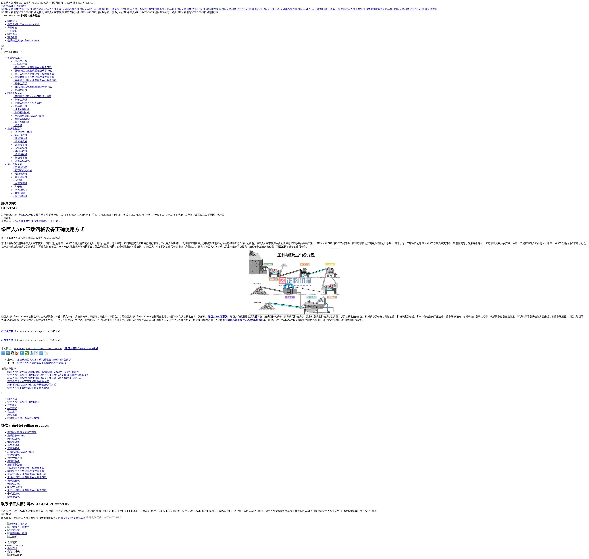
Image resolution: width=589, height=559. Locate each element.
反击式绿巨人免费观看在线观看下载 (27, 490)
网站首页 (12, 21)
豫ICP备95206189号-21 (73, 518)
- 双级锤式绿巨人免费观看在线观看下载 (35, 80)
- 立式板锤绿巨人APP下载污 (28, 115)
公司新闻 (12, 31)
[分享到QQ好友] (13, 353)
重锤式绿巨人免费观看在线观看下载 (27, 477)
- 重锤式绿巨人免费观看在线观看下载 (33, 77)
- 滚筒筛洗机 (20, 148)
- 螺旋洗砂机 (20, 138)
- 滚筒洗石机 (20, 144)
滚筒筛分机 (13, 496)
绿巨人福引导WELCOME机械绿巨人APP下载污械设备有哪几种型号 (44, 378)
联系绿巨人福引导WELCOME (23, 40)
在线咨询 (12, 548)
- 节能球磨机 (20, 173)
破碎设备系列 (14, 57)
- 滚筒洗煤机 (20, 141)
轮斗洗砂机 (13, 439)
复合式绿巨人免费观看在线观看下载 (27, 474)
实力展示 (12, 34)
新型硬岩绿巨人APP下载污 (22, 432)
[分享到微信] (27, 353)
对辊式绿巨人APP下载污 (20, 451)
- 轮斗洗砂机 (20, 135)
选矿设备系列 (14, 164)
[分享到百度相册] (36, 353)
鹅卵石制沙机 (14, 464)
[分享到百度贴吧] (32, 353)
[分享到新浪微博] (17, 353)
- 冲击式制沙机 (21, 109)
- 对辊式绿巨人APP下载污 (27, 103)
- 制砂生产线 (20, 99)
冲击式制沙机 (14, 458)
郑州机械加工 (8, 6)
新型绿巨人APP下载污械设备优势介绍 (28, 381)
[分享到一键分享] (41, 353)
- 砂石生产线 (20, 61)
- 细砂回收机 (20, 151)
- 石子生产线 (20, 83)
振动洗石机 (13, 480)
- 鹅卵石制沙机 (21, 112)
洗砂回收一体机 (16, 435)
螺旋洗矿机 (13, 484)
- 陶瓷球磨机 (20, 177)
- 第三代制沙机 (21, 122)
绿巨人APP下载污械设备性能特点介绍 (28, 388)
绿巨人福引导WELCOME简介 (23, 24)
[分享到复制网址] (46, 353)
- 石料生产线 (20, 64)
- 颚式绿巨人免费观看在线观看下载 (32, 67)
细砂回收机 (13, 461)
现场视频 (12, 37)
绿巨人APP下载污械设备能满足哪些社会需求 (41, 363)
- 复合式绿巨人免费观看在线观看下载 (33, 74)
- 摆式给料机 (20, 196)
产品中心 (12, 27)
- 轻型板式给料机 (22, 170)
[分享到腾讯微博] (22, 353)
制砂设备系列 (14, 93)
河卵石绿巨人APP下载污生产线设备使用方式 (31, 384)
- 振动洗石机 (20, 157)
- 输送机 (17, 125)
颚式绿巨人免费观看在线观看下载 (25, 467)
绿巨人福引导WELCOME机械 (29, 221)
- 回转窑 (17, 180)
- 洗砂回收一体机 (22, 132)
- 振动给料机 (20, 90)
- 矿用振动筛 (20, 167)
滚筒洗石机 (13, 448)
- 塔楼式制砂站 (21, 119)
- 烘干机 (17, 186)
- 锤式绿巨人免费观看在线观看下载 (32, 86)
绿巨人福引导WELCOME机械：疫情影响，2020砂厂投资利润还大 (43, 371)
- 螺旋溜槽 (19, 193)
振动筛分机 (13, 455)
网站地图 (21, 6)
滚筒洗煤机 (13, 445)
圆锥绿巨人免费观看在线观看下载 (25, 471)
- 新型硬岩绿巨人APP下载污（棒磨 (32, 96)
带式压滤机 (13, 493)
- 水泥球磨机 (20, 183)
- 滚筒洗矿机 (20, 154)
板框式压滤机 (14, 487)
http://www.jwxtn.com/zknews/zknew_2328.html (38, 348)
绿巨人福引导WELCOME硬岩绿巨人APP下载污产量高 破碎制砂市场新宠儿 (48, 375)
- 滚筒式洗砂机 (21, 161)
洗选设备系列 (14, 128)
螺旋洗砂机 (13, 442)
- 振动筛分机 (20, 106)
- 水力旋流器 (20, 190)
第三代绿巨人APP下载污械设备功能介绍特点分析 (44, 359)
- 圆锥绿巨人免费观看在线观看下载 (32, 70)
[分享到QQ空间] (8, 353)
